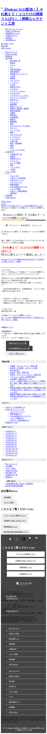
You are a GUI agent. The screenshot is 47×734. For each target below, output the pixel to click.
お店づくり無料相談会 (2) (20, 420)
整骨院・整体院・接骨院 (19, 109)
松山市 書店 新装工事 (19, 372)
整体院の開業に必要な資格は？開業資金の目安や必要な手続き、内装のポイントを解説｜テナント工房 (28, 390)
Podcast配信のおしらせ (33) (20, 416)
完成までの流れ (11, 54)
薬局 (11, 124)
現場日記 (13, 193)
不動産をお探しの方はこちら (25, 561)
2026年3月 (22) (11, 442)
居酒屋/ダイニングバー (19, 74)
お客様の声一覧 (16, 154)
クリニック (14, 102)
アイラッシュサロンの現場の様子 (23, 377)
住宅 (11, 148)
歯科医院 (13, 104)
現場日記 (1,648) (11, 422)
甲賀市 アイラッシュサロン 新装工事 (25, 375)
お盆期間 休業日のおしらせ (21, 379)
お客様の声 (12, 649)
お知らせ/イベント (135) (14, 409)
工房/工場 (13, 141)
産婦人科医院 (15, 111)
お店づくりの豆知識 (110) (15, 407)
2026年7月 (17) (11, 433)
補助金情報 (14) (16, 414)
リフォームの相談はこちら (25, 554)
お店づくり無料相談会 (18, 191)
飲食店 (12, 63)
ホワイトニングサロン (18, 98)
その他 (12, 76)
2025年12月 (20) (11, 449)
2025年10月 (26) (11, 453)
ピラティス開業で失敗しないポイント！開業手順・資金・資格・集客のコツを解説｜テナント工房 (28, 383)
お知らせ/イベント (17, 180)
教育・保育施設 (16, 143)
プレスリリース (16, 182)
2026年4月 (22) (11, 440)
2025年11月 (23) (11, 451)
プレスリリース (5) (17, 412)
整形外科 (13, 115)
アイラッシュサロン (17, 91)
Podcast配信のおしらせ (18, 187)
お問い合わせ (10, 198)
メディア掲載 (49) (17, 418)
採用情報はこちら (25, 567)
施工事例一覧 (15, 61)
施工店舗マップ (14, 639)
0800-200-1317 (12, 598)
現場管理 (8, 56)
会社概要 (8, 195)
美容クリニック (16, 106)
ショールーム (15, 137)
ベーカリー (14, 82)
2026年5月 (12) (11, 438)
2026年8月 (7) (10, 431)
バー (11, 67)
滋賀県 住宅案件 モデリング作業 (23, 368)
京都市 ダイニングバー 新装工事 (23, 366)
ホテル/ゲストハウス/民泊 (20, 126)
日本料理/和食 (15, 69)
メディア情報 (13, 654)
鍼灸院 (12, 119)
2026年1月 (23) (11, 446)
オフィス (13, 128)
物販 (11, 145)
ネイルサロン (15, 93)
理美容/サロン (15, 87)
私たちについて (11, 52)
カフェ (12, 65)
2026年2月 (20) (11, 444)
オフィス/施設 (15, 163)
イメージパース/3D (17, 150)
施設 (11, 132)
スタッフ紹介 (10, 172)
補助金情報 (14, 185)
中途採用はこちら (25, 574)
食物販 (12, 78)
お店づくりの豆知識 (17, 178)
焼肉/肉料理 (14, 72)
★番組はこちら (7, 327)
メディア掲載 (15, 189)
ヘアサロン (14, 89)
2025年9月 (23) (11, 455)
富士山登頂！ (15, 370)
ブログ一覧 (14, 176)
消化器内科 (14, 117)
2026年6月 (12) (11, 436)
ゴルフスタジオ (16, 135)
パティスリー (15, 80)
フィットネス (15, 130)
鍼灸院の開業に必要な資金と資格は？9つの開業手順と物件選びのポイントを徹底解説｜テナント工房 (28, 396)
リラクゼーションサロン (19, 95)
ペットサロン (15, 139)
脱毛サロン (14, 100)
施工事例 (12, 644)
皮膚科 (12, 113)
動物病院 (13, 122)
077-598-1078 (11, 596)
